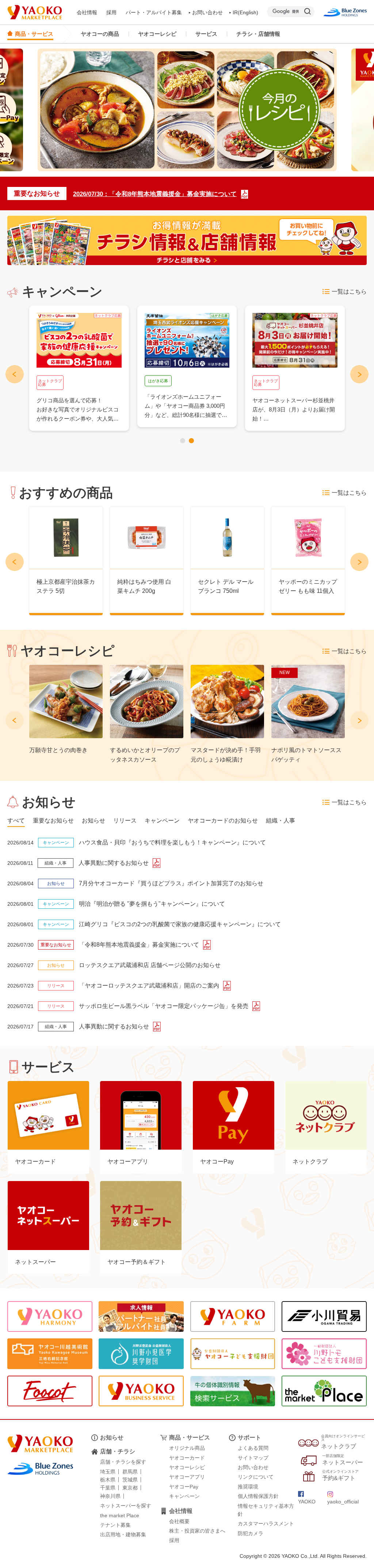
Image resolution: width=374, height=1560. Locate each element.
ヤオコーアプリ (187, 1477)
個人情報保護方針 (258, 1496)
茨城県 (130, 1480)
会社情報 (87, 12)
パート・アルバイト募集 (154, 12)
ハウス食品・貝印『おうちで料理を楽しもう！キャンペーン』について (172, 842)
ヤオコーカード (187, 1458)
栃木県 (107, 1480)
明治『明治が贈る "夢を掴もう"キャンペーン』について (152, 904)
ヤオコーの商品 (100, 34)
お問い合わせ (207, 12)
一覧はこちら (349, 291)
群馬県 (130, 1472)
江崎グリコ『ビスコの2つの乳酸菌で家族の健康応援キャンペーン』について (180, 924)
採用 (111, 12)
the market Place (119, 1515)
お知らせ (111, 1437)
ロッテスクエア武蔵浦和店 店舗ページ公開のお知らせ (150, 965)
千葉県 (107, 1488)
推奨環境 (248, 1487)
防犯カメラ (250, 1533)
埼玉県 (107, 1472)
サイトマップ (253, 1458)
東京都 (130, 1488)
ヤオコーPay (183, 1487)
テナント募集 (115, 1525)
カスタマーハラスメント (266, 1523)
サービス (206, 34)
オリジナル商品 (187, 1448)
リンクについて (256, 1477)
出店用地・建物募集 (123, 1534)
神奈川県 (110, 1496)
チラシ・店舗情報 (258, 34)
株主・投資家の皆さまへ (197, 1531)
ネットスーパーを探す (125, 1506)
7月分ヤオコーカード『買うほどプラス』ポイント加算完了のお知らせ (171, 883)
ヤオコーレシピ (157, 34)
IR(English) (245, 12)
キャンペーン (184, 1496)
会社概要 (179, 1521)
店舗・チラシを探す (123, 1462)
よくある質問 (253, 1448)
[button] (182, 440)
